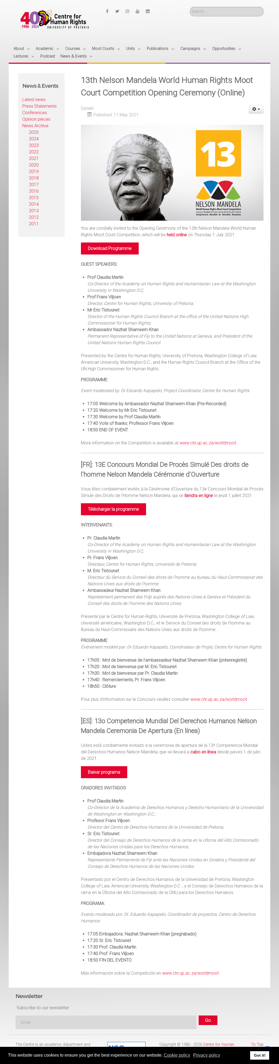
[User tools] (256, 109)
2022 (34, 151)
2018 (34, 178)
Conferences (34, 112)
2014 (34, 204)
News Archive (35, 125)
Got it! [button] (260, 1055)
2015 (34, 197)
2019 (34, 171)
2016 (34, 191)
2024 (34, 138)
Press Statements (39, 106)
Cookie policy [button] (177, 1055)
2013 (34, 210)
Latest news (34, 99)
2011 (34, 223)
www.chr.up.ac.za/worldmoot (208, 442)
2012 (34, 217)
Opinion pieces (36, 119)
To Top (257, 1044)
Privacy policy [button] (206, 1055)
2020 (34, 165)
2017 (34, 184)
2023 (34, 145)
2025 (34, 132)
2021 (34, 158)
